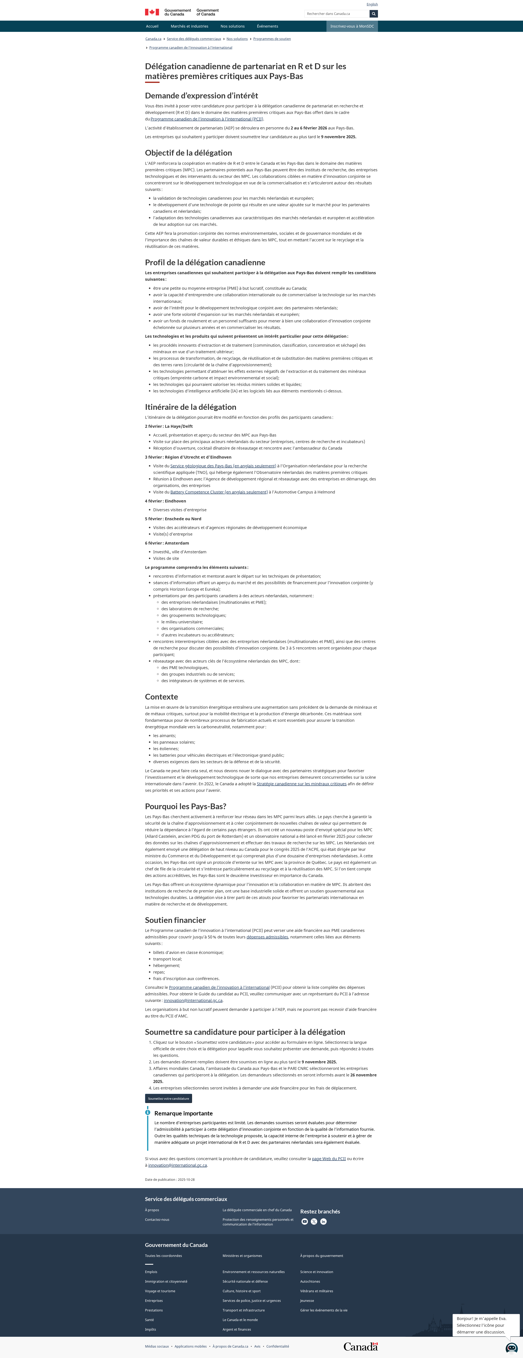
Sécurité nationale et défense (245, 1281)
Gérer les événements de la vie (324, 1310)
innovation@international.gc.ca (193, 1000)
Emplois (151, 1272)
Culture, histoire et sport (242, 1291)
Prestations (154, 1310)
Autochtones (310, 1281)
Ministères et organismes (242, 1255)
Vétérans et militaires (316, 1291)
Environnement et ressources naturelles (254, 1272)
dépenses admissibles (267, 937)
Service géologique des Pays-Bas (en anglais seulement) (223, 466)
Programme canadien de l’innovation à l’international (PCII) (207, 119)
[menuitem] (189, 26)
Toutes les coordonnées (163, 1255)
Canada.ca (153, 39)
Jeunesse (307, 1300)
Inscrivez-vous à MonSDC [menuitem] (352, 26)
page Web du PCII (329, 1158)
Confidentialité (277, 1346)
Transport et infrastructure (244, 1310)
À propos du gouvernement (321, 1255)
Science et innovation (316, 1272)
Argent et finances (237, 1329)
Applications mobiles (191, 1346)
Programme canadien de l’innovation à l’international (219, 987)
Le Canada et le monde (240, 1320)
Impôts (150, 1329)
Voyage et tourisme (160, 1291)
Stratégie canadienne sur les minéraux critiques (302, 784)
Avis (257, 1346)
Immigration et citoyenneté (166, 1281)
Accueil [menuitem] (152, 26)
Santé (149, 1320)
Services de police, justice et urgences (252, 1300)
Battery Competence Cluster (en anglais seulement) (219, 492)
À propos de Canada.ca (230, 1346)
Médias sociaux (157, 1346)
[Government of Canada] (182, 13)
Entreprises (154, 1300)
